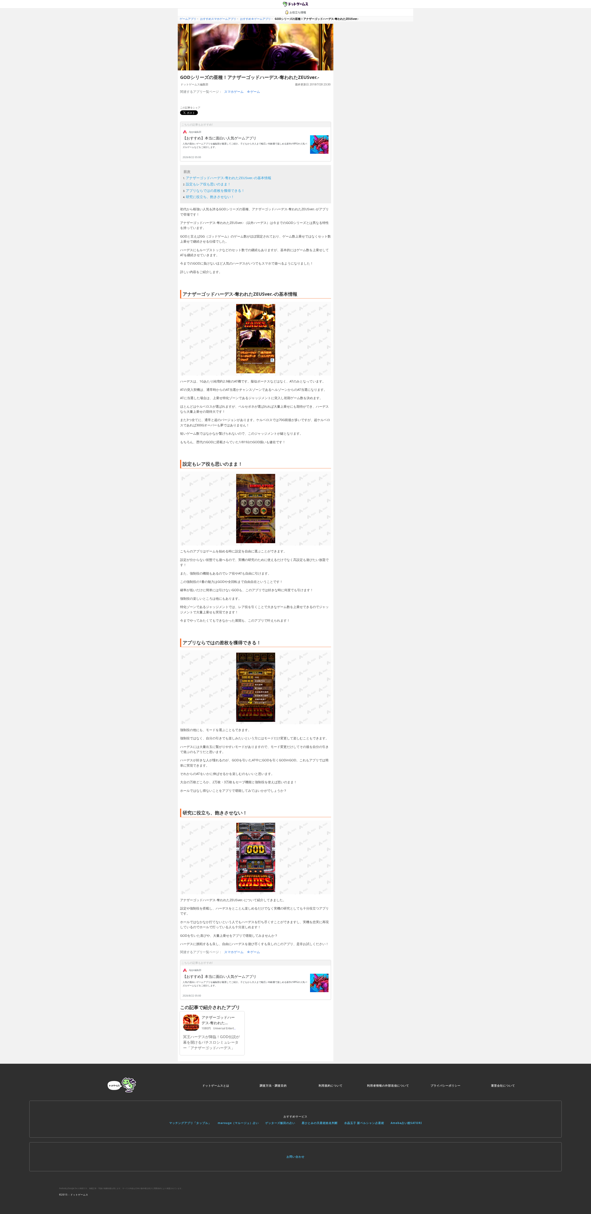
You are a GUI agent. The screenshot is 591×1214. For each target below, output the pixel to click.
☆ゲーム (253, 91)
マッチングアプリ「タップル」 (190, 1123)
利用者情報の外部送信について (388, 1085)
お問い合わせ (295, 1157)
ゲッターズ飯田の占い (280, 1123)
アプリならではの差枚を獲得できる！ (215, 190)
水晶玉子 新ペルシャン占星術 (364, 1123)
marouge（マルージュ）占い (238, 1123)
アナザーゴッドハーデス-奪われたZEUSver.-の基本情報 (228, 177)
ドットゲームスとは (215, 1085)
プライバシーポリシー (446, 1085)
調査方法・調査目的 (273, 1085)
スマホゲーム (234, 91)
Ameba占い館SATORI (406, 1123)
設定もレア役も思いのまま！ (208, 184)
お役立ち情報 (297, 12)
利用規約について (331, 1085)
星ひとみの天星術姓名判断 (320, 1123)
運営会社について (503, 1085)
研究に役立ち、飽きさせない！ (210, 196)
